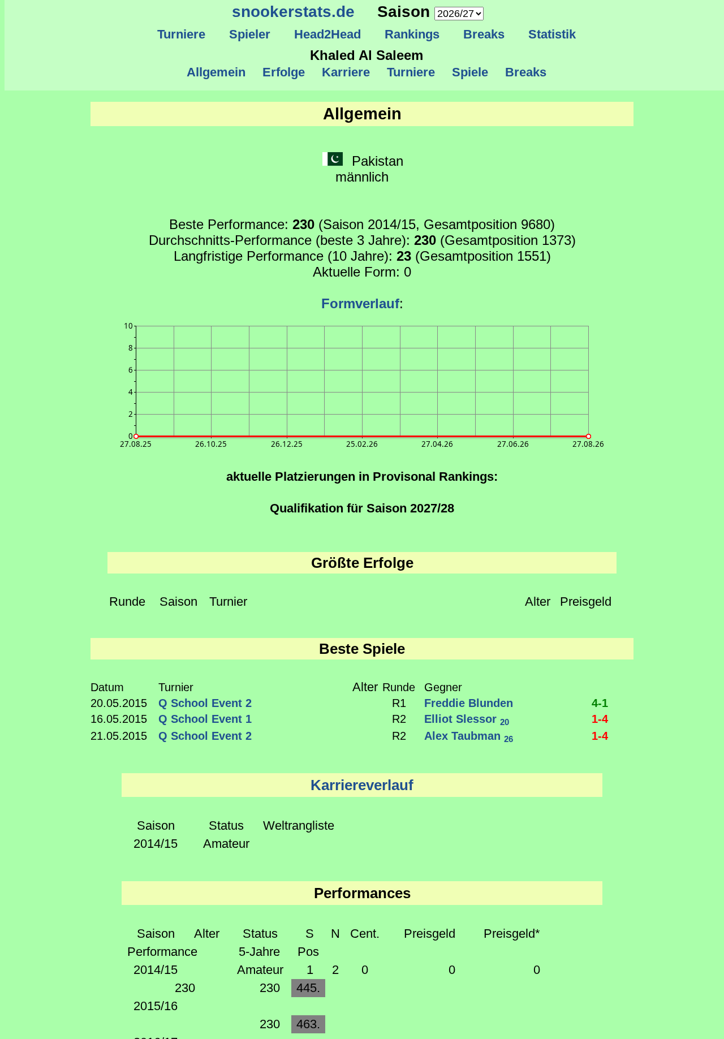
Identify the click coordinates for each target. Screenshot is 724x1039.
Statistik (552, 34)
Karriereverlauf (362, 785)
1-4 (600, 719)
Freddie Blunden (468, 703)
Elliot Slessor (466, 719)
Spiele (470, 72)
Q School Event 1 (205, 719)
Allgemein (216, 72)
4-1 (600, 703)
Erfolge (284, 72)
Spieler (250, 34)
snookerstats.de (293, 11)
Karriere (346, 72)
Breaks (484, 34)
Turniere (181, 34)
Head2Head (327, 34)
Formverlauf (360, 303)
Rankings (412, 34)
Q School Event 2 (205, 703)
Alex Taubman (468, 736)
